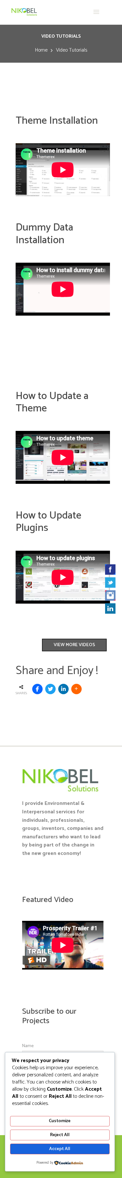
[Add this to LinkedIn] (63, 689)
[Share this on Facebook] (37, 689)
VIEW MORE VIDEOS (74, 645)
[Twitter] (110, 582)
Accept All (59, 1149)
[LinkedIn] (110, 608)
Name (28, 1046)
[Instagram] (110, 595)
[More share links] (76, 689)
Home (41, 50)
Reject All (60, 1135)
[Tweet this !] (50, 689)
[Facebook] (110, 569)
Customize (60, 1121)
